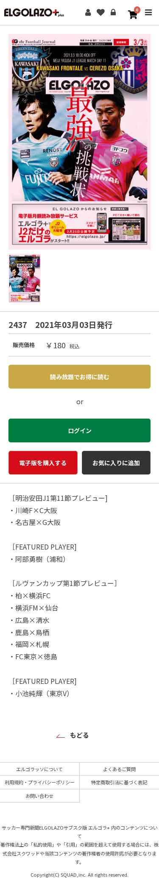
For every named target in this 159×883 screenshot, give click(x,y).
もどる (79, 734)
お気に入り (100, 12)
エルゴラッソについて (39, 769)
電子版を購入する (43, 462)
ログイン (113, 12)
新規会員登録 (87, 12)
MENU (148, 18)
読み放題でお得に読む (79, 376)
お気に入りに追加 (116, 462)
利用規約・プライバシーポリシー (40, 782)
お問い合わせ (39, 795)
